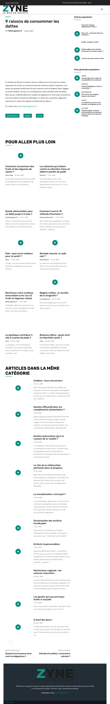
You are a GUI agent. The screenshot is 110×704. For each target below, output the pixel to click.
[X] (32, 128)
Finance (85, 84)
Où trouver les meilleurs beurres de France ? (90, 95)
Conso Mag (9, 175)
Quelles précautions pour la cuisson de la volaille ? (49, 437)
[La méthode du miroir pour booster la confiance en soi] (77, 102)
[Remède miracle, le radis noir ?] (55, 242)
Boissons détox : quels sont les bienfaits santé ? (55, 336)
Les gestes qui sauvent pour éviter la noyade (49, 598)
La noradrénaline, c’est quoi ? (50, 494)
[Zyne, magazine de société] (15, 9)
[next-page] (11, 359)
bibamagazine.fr (15, 31)
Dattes (28, 115)
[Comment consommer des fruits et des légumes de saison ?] (20, 155)
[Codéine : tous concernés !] (18, 388)
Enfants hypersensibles (47, 544)
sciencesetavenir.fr (46, 217)
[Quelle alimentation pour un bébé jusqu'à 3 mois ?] (20, 200)
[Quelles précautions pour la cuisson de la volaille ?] (18, 443)
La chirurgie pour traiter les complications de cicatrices (92, 79)
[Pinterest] (39, 128)
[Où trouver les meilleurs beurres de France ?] (77, 94)
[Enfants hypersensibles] (18, 551)
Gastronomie (87, 92)
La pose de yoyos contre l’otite (93, 58)
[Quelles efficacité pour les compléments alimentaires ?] (18, 414)
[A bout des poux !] (18, 627)
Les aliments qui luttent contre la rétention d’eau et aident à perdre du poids (55, 169)
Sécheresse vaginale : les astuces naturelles (47, 571)
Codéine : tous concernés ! (48, 380)
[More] (51, 128)
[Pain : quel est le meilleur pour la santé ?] (20, 242)
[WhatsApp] (45, 128)
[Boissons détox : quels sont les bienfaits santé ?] (55, 324)
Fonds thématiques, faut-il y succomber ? (92, 87)
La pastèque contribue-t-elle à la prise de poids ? (19, 336)
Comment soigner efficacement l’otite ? (89, 26)
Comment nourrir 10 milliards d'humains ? (51, 212)
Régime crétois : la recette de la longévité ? (54, 294)
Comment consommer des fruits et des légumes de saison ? (19, 169)
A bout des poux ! (43, 619)
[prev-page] (7, 359)
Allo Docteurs (44, 260)
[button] (102, 9)
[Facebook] (26, 128)
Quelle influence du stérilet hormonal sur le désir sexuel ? (92, 50)
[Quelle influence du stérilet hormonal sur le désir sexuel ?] (77, 50)
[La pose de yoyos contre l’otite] (77, 58)
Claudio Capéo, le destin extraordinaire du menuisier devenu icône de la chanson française (92, 113)
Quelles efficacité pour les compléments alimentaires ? (49, 408)
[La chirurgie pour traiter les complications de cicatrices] (77, 78)
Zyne (7, 260)
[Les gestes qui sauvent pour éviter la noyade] (18, 604)
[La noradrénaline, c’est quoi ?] (18, 501)
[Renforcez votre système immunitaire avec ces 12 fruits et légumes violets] (20, 282)
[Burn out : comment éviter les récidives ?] (77, 34)
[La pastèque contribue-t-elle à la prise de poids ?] (20, 324)
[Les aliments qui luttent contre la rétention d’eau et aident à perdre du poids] (55, 155)
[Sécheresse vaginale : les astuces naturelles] (18, 578)
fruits (39, 115)
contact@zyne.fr (62, 693)
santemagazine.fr (11, 217)
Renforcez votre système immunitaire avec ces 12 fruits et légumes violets (19, 295)
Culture (85, 108)
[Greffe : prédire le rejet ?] (77, 42)
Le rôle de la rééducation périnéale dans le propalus (48, 466)
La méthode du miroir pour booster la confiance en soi (91, 103)
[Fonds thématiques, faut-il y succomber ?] (77, 86)
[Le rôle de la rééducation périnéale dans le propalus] (18, 472)
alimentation (12, 115)
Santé (8, 17)
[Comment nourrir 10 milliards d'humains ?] (55, 200)
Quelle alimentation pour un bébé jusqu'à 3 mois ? (19, 212)
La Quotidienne (45, 299)
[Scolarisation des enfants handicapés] (18, 528)
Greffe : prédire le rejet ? (90, 42)
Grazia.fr (43, 175)
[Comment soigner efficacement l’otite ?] (77, 26)
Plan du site (9, 702)
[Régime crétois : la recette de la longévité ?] (55, 282)
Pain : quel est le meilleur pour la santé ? (19, 254)
